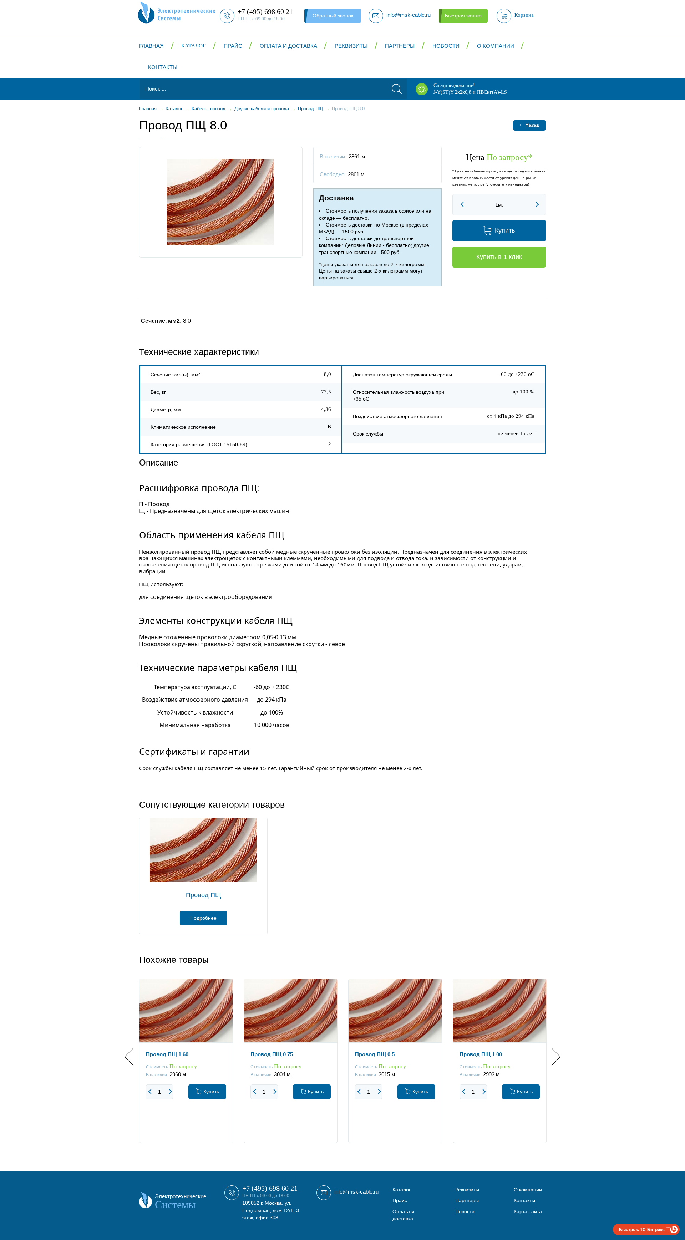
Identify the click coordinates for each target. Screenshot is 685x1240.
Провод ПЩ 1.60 (167, 1054)
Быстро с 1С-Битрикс (642, 1229)
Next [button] (551, 1057)
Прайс (233, 46)
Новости (446, 46)
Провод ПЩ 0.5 (375, 1054)
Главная (151, 46)
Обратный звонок (333, 16)
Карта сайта (528, 1211)
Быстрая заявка (463, 16)
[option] (186, 1066)
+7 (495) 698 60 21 (270, 1188)
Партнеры (400, 46)
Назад (529, 125)
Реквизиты (351, 46)
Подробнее (203, 918)
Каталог (193, 46)
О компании (495, 46)
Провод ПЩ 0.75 (271, 1054)
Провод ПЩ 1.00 (481, 1054)
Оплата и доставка (288, 46)
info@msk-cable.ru (356, 1192)
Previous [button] (133, 1057)
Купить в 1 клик (499, 256)
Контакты (162, 67)
